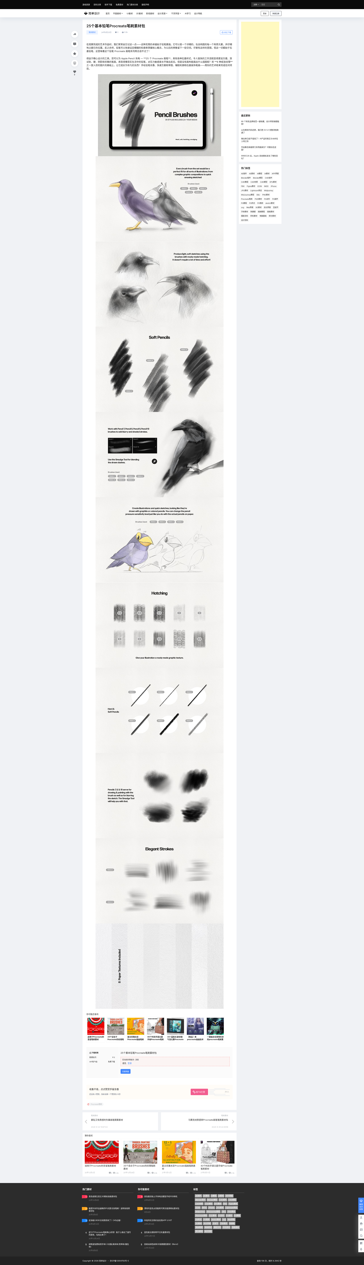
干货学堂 (175, 13)
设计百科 (244, 220)
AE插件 (244, 174)
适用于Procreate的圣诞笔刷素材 (100, 1165)
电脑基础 (263, 216)
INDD (266, 186)
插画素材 (270, 212)
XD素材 (258, 207)
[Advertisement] (260, 64)
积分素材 (272, 216)
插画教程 (261, 212)
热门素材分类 (132, 4)
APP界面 (275, 174)
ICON (260, 186)
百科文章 (97, 4)
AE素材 (252, 174)
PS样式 (252, 203)
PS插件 (275, 199)
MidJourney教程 (247, 195)
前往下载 (227, 32)
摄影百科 (244, 216)
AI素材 (266, 174)
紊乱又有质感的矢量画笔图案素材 (107, 1119)
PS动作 (267, 199)
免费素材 (119, 4)
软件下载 (108, 4)
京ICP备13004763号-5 (119, 1261)
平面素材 (117, 13)
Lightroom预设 (256, 190)
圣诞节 (275, 207)
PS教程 (244, 203)
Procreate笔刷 (246, 199)
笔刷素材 (92, 32)
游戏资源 (86, 4)
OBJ (258, 195)
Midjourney (268, 190)
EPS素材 (273, 182)
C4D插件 (268, 178)
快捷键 (253, 212)
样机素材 (253, 216)
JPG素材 (244, 190)
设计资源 (162, 13)
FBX (242, 186)
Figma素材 (251, 186)
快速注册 (275, 14)
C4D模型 (263, 182)
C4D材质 (254, 182)
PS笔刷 (260, 203)
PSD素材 (258, 199)
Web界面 (249, 207)
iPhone (273, 186)
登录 (264, 14)
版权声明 (145, 4)
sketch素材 (269, 203)
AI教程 (259, 174)
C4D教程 (244, 182)
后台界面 (267, 207)
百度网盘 (125, 1071)
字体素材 (244, 212)
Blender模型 (258, 178)
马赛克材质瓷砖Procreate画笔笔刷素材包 (208, 1119)
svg (242, 207)
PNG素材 (265, 195)
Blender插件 (246, 178)
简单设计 (102, 1261)
